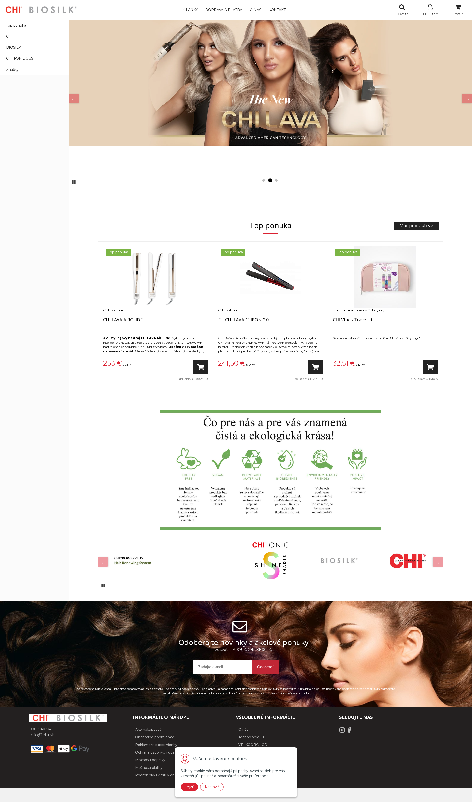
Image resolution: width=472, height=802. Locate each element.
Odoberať (265, 667)
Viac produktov (415, 225)
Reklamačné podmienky (156, 745)
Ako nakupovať (148, 729)
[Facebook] (349, 732)
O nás (255, 10)
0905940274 (40, 729)
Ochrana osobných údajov (157, 752)
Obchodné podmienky (154, 737)
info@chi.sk (42, 735)
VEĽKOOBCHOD (252, 745)
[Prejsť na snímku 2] (269, 180)
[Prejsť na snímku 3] (276, 180)
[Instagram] (342, 732)
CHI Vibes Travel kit (353, 320)
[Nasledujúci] (467, 98)
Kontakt (277, 10)
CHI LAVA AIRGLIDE (123, 320)
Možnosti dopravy (150, 760)
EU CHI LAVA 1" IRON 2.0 (243, 320)
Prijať (189, 787)
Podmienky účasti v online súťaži (163, 775)
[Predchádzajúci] (74, 98)
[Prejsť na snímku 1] (263, 180)
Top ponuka (16, 25)
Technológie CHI (252, 737)
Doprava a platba (223, 10)
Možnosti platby (148, 767)
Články (190, 10)
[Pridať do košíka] (200, 367)
